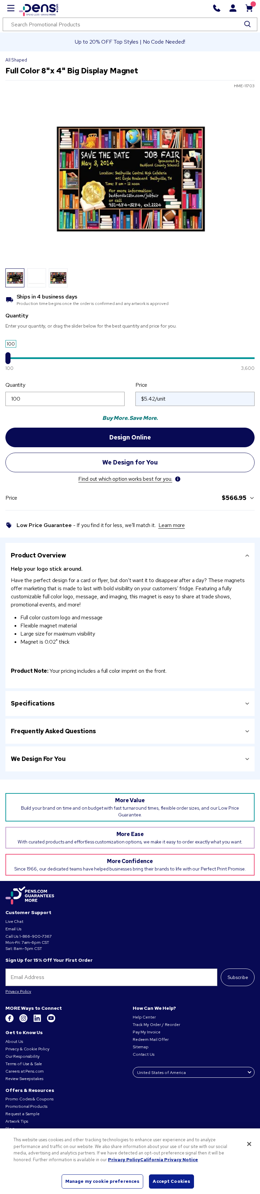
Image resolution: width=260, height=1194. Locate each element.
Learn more (171, 525)
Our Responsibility (22, 1056)
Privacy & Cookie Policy (27, 1049)
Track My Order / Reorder (156, 1024)
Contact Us (144, 1054)
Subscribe (238, 977)
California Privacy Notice (169, 1160)
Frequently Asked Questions (53, 731)
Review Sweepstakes (24, 1078)
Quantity (15, 384)
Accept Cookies (171, 1181)
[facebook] (10, 1021)
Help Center (144, 1017)
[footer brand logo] (29, 895)
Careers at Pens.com (24, 1071)
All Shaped (16, 60)
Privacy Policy (18, 991)
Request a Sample (22, 1114)
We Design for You (38, 759)
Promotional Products (26, 1106)
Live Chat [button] (14, 921)
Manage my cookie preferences (102, 1181)
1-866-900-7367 (35, 936)
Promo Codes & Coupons (29, 1099)
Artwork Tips (16, 1121)
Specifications (33, 703)
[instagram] (23, 1021)
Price (141, 384)
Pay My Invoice (146, 1032)
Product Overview (38, 555)
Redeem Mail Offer (151, 1039)
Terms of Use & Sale (23, 1064)
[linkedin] (37, 1021)
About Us (14, 1041)
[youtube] (51, 1021)
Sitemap (141, 1047)
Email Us (13, 929)
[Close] (249, 1144)
